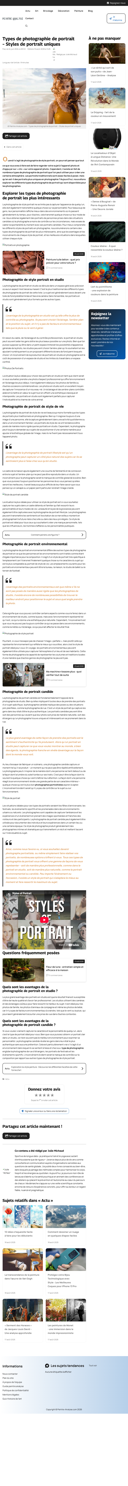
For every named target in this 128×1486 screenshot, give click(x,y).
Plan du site (8, 1377)
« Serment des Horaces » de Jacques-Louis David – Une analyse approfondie (18, 1329)
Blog (90, 10)
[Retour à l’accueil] (12, 18)
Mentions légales (10, 1394)
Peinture (78, 10)
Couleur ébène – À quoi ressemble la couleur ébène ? (106, 247)
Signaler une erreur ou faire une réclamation (46, 1111)
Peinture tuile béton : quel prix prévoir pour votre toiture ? (63, 261)
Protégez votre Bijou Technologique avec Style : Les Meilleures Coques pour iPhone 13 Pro (62, 1280)
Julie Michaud (56, 1150)
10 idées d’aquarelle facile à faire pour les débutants (19, 1233)
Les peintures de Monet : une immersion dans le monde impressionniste (61, 1329)
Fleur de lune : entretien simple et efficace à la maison (65, 968)
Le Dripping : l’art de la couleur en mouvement (103, 114)
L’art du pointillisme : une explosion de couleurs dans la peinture (104, 290)
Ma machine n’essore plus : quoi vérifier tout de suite (64, 673)
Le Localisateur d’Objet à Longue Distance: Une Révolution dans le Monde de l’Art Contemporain (105, 159)
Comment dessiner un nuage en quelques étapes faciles (63, 1233)
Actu (27, 10)
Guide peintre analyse (13, 1386)
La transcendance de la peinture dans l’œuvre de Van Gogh (22, 1276)
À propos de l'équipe (12, 1382)
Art (36, 10)
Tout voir (93, 1365)
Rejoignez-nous (118, 3)
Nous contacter (10, 1373)
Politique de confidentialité (15, 1390)
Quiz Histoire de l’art (12, 1398)
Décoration (63, 10)
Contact (29, 18)
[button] (26, 26)
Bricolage (48, 10)
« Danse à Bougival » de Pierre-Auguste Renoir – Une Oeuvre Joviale (103, 205)
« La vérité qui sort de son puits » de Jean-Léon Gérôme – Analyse (103, 71)
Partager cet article (17, 136)
